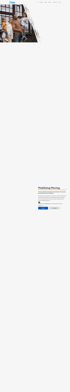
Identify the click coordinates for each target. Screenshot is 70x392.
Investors (49, 2)
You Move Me (47, 203)
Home (37, 2)
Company (41, 2)
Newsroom (55, 2)
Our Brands (54, 208)
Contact (59, 2)
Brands (46, 2)
